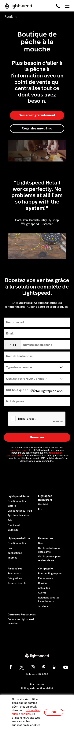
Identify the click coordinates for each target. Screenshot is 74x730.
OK (53, 712)
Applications (15, 553)
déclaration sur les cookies (26, 712)
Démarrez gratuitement (37, 115)
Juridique (43, 606)
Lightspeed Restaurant (45, 498)
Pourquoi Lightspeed (50, 573)
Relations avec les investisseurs (48, 599)
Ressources (45, 538)
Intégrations (15, 578)
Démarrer (37, 437)
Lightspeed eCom (19, 538)
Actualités (44, 588)
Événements (45, 578)
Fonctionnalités (17, 501)
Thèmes (12, 557)
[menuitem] (37, 16)
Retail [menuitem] (9, 17)
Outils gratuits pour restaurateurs (49, 558)
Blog (40, 543)
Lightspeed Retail (19, 496)
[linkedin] (54, 667)
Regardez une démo (37, 128)
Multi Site (13, 530)
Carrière (43, 583)
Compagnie (45, 568)
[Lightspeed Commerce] (17, 5)
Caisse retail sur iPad (20, 511)
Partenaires (15, 568)
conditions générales (21, 450)
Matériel (12, 506)
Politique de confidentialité (37, 688)
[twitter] (21, 667)
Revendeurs (15, 573)
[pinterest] (43, 667)
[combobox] (12, 345)
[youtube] (65, 667)
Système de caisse (19, 515)
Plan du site (37, 684)
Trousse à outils (17, 583)
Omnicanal (14, 525)
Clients (42, 593)
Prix (10, 520)
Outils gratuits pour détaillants (49, 550)
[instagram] (32, 667)
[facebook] (10, 667)
